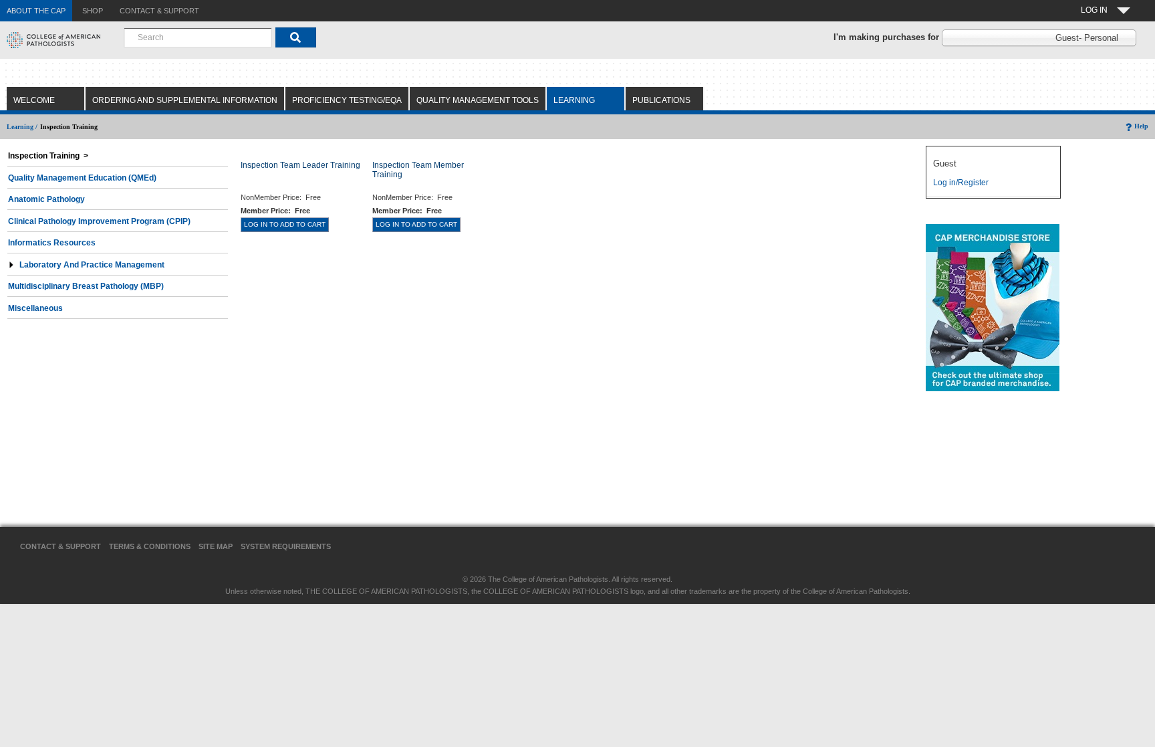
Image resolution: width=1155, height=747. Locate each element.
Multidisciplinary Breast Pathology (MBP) (86, 286)
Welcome (34, 100)
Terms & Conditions (149, 546)
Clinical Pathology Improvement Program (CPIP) (99, 221)
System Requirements (286, 546)
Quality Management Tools (477, 100)
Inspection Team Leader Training (300, 165)
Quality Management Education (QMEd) (82, 178)
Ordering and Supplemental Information (184, 100)
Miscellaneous (35, 308)
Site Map (216, 546)
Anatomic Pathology (46, 199)
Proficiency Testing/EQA (347, 100)
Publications (661, 100)
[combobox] (198, 37)
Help (1141, 126)
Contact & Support (60, 546)
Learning (574, 100)
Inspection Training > (48, 156)
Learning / (22, 126)
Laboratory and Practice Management (91, 265)
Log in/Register (961, 182)
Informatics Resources (52, 242)
